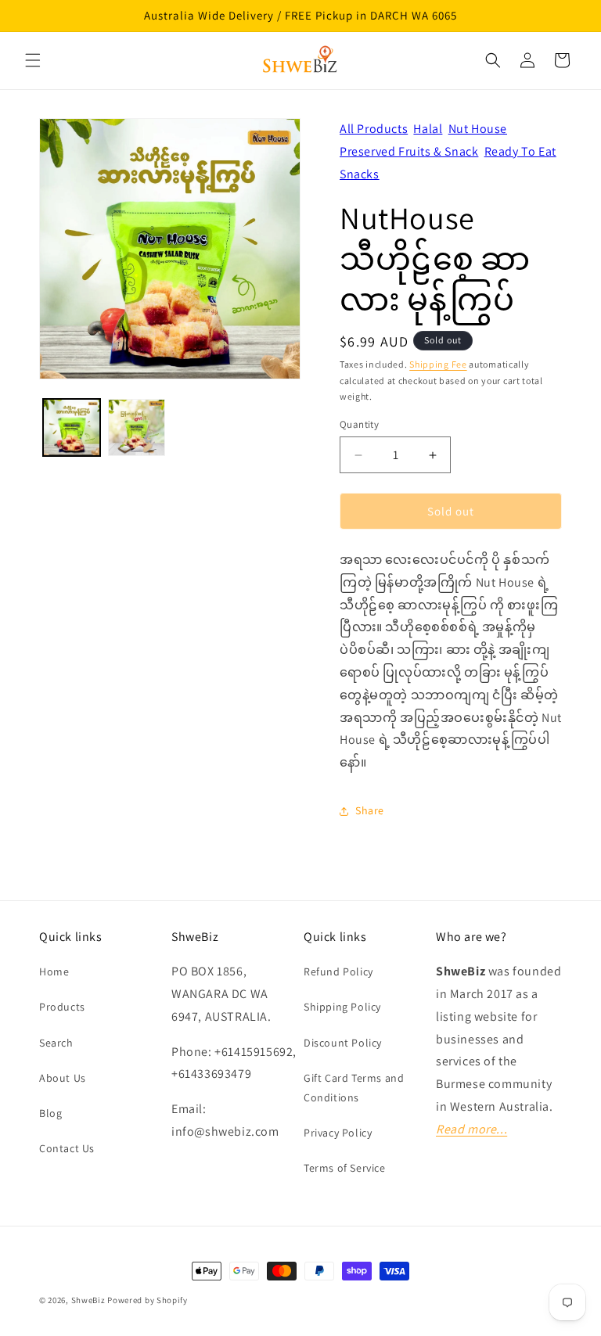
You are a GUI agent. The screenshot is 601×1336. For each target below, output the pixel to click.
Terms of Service (345, 1168)
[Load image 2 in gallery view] (136, 427)
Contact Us (67, 1148)
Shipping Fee (437, 364)
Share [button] (369, 810)
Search (56, 1043)
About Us (62, 1078)
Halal (427, 128)
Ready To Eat (520, 151)
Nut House (477, 128)
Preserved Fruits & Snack (409, 151)
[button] (33, 60)
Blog (50, 1113)
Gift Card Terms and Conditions (354, 1087)
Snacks (360, 174)
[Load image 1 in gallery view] (71, 427)
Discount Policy (343, 1043)
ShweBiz (88, 1300)
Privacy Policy (338, 1133)
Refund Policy (338, 971)
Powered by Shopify (147, 1300)
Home (54, 971)
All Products (374, 128)
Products (62, 1007)
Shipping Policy (342, 1007)
